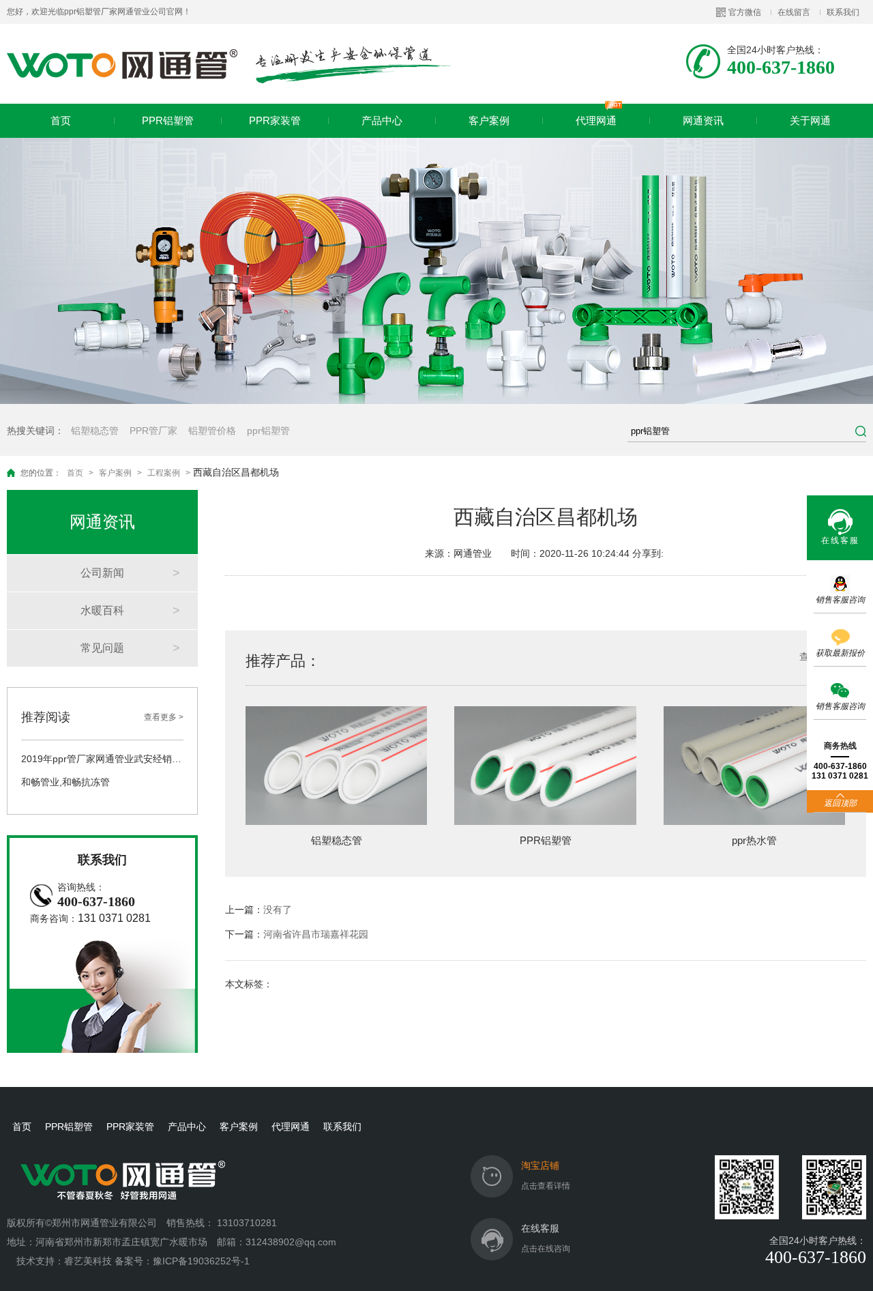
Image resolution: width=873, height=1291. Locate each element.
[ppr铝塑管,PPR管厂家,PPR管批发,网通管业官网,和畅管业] (229, 63)
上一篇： (258, 909)
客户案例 (489, 120)
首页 (60, 120)
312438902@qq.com (292, 1241)
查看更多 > (163, 717)
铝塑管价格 (212, 430)
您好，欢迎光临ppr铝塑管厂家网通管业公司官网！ (99, 11)
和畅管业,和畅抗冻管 (65, 782)
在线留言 (794, 12)
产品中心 (381, 120)
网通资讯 (703, 120)
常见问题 (102, 648)
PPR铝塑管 (168, 120)
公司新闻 (102, 573)
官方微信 (744, 12)
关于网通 (810, 120)
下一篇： (296, 934)
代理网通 (596, 120)
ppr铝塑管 (268, 430)
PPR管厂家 (153, 430)
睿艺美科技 (88, 1261)
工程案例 (163, 473)
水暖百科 (102, 610)
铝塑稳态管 (95, 430)
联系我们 (843, 12)
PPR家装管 (275, 120)
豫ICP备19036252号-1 (201, 1261)
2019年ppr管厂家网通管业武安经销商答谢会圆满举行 (102, 758)
